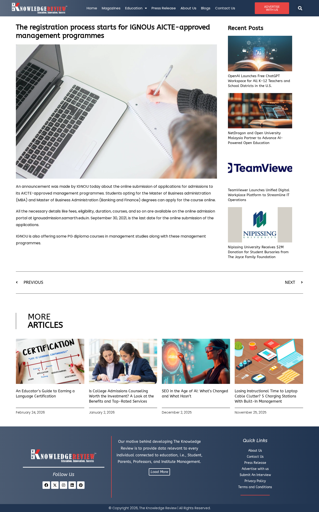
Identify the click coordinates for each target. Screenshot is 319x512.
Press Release (164, 8)
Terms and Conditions (255, 487)
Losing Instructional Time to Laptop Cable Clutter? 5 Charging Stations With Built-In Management (266, 396)
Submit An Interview (255, 475)
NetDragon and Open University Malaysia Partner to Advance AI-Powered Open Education (255, 138)
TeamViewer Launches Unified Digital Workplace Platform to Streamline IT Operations (258, 195)
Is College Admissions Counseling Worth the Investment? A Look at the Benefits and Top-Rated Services (121, 396)
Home (92, 8)
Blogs (205, 8)
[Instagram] (63, 485)
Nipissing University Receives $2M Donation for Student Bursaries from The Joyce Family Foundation (258, 252)
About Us (188, 8)
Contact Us (225, 8)
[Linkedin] (72, 485)
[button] (300, 8)
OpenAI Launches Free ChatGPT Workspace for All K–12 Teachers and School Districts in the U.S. (259, 81)
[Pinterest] (81, 485)
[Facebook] (46, 485)
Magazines (111, 8)
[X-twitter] (55, 485)
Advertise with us (255, 469)
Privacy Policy (255, 481)
